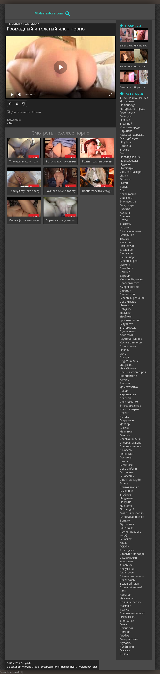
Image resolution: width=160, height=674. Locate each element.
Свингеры (126, 198)
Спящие (125, 272)
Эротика (125, 146)
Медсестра (127, 205)
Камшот (125, 632)
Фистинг (125, 227)
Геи (122, 153)
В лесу (124, 483)
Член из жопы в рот (133, 372)
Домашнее (127, 101)
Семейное (126, 268)
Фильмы (125, 179)
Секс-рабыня (128, 468)
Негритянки (127, 617)
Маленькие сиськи (132, 513)
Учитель (125, 224)
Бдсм (123, 190)
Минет (124, 624)
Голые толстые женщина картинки (97, 161)
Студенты (126, 253)
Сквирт (124, 357)
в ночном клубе (130, 479)
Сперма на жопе (130, 442)
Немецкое (126, 305)
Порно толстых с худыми (97, 191)
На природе (127, 105)
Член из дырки (129, 409)
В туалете (126, 324)
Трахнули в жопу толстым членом (24, 161)
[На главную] (49, 13)
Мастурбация (129, 138)
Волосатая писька (132, 517)
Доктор (125, 424)
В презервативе (130, 405)
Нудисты (125, 164)
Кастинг (125, 212)
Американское (129, 287)
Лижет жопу (128, 346)
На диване (126, 498)
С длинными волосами (128, 333)
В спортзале (128, 327)
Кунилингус (127, 257)
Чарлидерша (128, 394)
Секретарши (128, 194)
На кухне (125, 502)
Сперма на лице (130, 439)
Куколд (124, 379)
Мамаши (125, 606)
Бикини (124, 413)
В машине (126, 491)
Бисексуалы (127, 580)
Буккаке (125, 461)
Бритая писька (129, 487)
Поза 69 (125, 350)
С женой (125, 398)
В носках (126, 539)
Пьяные (125, 120)
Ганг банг (126, 528)
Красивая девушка (132, 134)
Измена (125, 264)
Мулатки (125, 643)
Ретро (124, 220)
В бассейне (127, 476)
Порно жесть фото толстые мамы (60, 220)
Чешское (125, 242)
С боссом (126, 450)
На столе (126, 505)
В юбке (124, 428)
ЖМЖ (123, 543)
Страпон (125, 290)
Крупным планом (131, 342)
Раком (124, 390)
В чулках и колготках (134, 97)
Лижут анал (127, 569)
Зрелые (125, 238)
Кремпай (125, 594)
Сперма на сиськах (132, 613)
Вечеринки (127, 235)
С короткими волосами (128, 559)
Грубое (124, 635)
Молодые (126, 116)
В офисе (125, 494)
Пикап (124, 183)
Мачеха (125, 435)
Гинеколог (127, 454)
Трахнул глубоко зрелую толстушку (24, 191)
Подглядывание (130, 157)
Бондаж (125, 520)
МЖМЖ (124, 546)
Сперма (125, 216)
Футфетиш (127, 524)
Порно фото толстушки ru (24, 220)
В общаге (126, 465)
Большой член (129, 583)
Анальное (126, 565)
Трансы (125, 609)
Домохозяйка (129, 387)
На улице (126, 142)
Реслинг (125, 383)
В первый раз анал (132, 298)
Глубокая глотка (131, 339)
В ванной (126, 123)
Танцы (124, 186)
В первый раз (129, 261)
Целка (124, 175)
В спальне (126, 472)
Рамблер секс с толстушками (60, 191)
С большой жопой (132, 576)
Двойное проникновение (130, 318)
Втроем (125, 275)
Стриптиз (126, 131)
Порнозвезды (129, 160)
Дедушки (125, 313)
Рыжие (124, 654)
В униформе (128, 201)
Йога (123, 353)
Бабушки (125, 309)
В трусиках (127, 420)
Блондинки (127, 620)
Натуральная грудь (132, 109)
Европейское (128, 376)
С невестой (127, 294)
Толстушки (127, 550)
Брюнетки (126, 628)
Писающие (127, 168)
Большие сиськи (130, 602)
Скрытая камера (130, 172)
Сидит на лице (129, 361)
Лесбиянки (127, 646)
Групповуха (127, 112)
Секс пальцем (129, 402)
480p (10, 123)
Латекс (124, 416)
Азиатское (127, 572)
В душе (124, 149)
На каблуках (128, 368)
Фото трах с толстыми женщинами (60, 161)
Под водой (127, 509)
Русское (125, 209)
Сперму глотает (130, 446)
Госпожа (126, 457)
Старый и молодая (132, 554)
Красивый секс (129, 283)
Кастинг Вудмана (131, 279)
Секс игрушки (128, 301)
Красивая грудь (130, 127)
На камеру (126, 598)
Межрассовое (129, 639)
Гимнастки (127, 246)
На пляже (126, 431)
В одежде (126, 249)
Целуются (126, 364)
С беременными (130, 231)
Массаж (125, 650)
